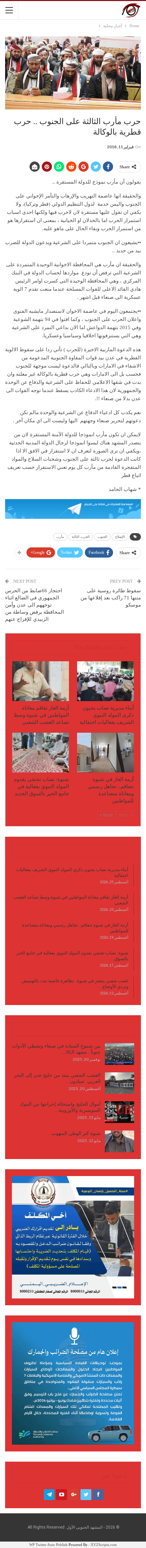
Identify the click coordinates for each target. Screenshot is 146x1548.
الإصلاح (120, 537)
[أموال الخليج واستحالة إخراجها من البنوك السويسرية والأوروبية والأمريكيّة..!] (119, 1112)
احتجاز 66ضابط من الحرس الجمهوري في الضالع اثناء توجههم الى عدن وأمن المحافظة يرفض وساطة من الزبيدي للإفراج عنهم (34, 605)
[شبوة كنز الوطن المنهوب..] (119, 1141)
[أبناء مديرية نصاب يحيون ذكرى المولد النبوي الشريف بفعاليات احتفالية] (105, 681)
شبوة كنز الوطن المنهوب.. (75, 1133)
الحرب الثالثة (81, 537)
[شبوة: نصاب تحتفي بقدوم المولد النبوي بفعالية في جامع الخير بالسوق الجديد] (40, 752)
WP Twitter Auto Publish (48, 1545)
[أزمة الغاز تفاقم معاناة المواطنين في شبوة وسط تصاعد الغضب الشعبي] (40, 681)
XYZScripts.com (104, 1545)
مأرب (60, 537)
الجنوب (102, 537)
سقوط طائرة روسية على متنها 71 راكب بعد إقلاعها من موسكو (110, 598)
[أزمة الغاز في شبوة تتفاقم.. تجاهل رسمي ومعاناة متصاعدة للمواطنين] (105, 752)
